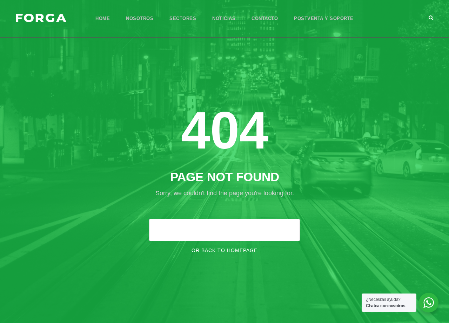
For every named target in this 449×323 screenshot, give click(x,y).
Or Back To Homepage (224, 250)
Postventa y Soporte (324, 18)
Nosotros (139, 18)
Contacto (265, 18)
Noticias (223, 18)
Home (102, 18)
